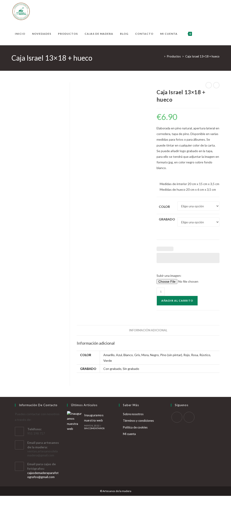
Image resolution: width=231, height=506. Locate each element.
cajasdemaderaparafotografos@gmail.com (43, 475)
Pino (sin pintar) (171, 355)
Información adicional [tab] (148, 330)
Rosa (194, 355)
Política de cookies (135, 427)
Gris (137, 355)
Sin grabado (131, 369)
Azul (119, 355)
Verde (107, 360)
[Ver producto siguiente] (216, 85)
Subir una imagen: (169, 275)
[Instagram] (189, 417)
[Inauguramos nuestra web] (74, 421)
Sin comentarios (94, 428)
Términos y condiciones (138, 420)
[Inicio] (161, 56)
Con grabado (112, 369)
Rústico (204, 355)
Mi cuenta (129, 434)
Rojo (186, 355)
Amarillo (109, 355)
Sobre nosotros (133, 414)
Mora (145, 355)
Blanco (128, 355)
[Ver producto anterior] (209, 85)
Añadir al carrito (177, 300)
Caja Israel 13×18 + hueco (202, 56)
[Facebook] (176, 417)
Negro (154, 355)
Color (164, 206)
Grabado (167, 219)
